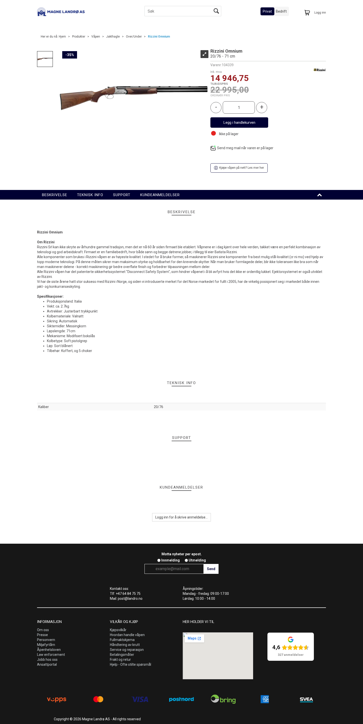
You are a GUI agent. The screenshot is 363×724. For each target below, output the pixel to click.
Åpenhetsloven (49, 650)
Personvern (46, 640)
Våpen (95, 36)
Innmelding (170, 560)
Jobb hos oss (47, 660)
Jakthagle (113, 36)
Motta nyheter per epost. (181, 554)
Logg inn (320, 12)
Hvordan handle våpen (127, 635)
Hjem (62, 36)
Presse (42, 635)
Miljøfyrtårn (46, 645)
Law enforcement (51, 655)
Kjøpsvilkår (118, 630)
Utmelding (197, 560)
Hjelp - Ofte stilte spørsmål (130, 664)
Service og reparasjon (127, 650)
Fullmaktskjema (122, 640)
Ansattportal (47, 664)
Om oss (43, 630)
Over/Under (134, 36)
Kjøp (239, 122)
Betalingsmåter (122, 655)
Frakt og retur (120, 660)
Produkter (78, 36)
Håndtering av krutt (125, 645)
